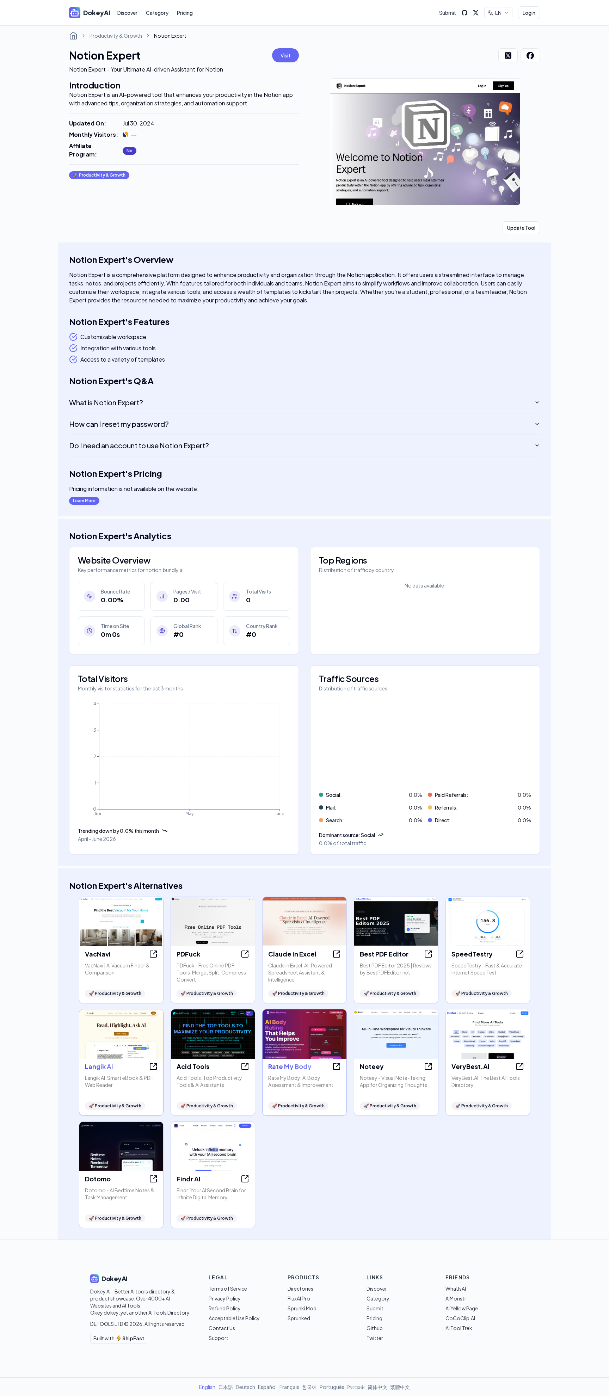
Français (289, 1387)
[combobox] (498, 12)
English (207, 1387)
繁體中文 (400, 1387)
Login (529, 13)
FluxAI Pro (299, 1298)
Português (332, 1387)
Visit (285, 55)
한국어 (309, 1387)
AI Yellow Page (461, 1308)
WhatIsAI (455, 1288)
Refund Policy (225, 1308)
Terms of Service (228, 1288)
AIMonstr (455, 1298)
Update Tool (521, 228)
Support (218, 1338)
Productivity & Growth (116, 35)
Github (375, 1328)
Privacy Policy (225, 1298)
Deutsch (245, 1387)
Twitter (375, 1338)
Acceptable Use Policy (234, 1318)
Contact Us (222, 1328)
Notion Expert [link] (170, 35)
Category (157, 13)
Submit (447, 13)
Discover (127, 13)
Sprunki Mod (302, 1308)
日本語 (225, 1387)
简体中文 (377, 1387)
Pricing (185, 13)
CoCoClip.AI (460, 1318)
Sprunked (299, 1318)
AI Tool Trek (458, 1328)
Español (267, 1387)
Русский (356, 1387)
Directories (300, 1288)
